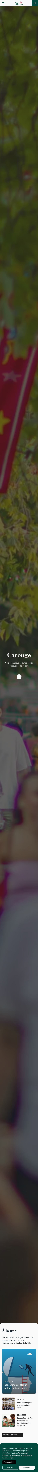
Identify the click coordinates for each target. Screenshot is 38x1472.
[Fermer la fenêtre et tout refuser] (35, 1446)
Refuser (10, 1468)
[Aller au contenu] (19, 676)
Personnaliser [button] (9, 1462)
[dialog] (19, 1458)
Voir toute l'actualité (10, 1435)
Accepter (26, 1468)
